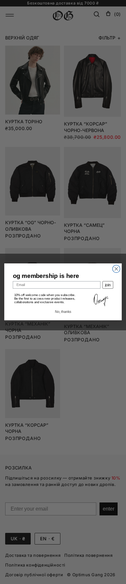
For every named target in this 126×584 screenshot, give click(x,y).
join (108, 285)
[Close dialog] (116, 269)
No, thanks (63, 312)
